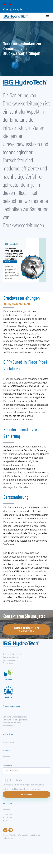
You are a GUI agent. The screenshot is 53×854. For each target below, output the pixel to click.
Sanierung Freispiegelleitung (15, 719)
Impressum (7, 817)
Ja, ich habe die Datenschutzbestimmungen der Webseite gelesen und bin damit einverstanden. (23, 784)
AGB (5, 820)
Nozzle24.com (9, 742)
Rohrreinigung (9, 725)
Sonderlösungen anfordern (26, 629)
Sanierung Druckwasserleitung (16, 716)
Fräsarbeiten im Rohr (11, 722)
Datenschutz (8, 814)
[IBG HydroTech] (15, 17)
